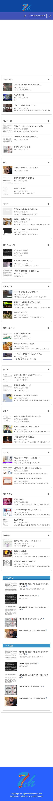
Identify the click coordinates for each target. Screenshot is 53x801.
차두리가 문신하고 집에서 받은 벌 (26, 167)
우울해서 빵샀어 (19, 188)
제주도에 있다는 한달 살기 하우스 (26, 291)
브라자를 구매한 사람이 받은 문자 (26, 136)
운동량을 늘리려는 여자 (22, 385)
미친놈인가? (18, 255)
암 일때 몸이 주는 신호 (22, 147)
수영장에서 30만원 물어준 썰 (24, 178)
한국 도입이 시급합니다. (22, 421)
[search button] (25, 16)
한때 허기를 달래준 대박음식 (24, 343)
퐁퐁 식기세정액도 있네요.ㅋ (23, 338)
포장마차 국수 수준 (20, 312)
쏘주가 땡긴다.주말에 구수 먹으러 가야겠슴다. (29, 317)
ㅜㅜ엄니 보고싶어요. (21, 380)
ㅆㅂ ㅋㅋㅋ (17, 183)
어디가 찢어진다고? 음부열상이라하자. (26, 265)
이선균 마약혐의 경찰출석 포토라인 (26, 426)
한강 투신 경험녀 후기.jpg (23, 260)
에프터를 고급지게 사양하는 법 (25, 561)
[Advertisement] (26, 47)
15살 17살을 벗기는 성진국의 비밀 (25, 359)
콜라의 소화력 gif (20, 551)
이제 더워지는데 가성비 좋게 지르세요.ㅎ (27, 463)
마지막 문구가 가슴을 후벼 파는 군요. (26, 214)
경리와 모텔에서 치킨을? (23, 219)
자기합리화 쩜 (18, 276)
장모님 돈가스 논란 (20, 250)
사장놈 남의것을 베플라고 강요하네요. (26, 131)
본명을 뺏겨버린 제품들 (22, 333)
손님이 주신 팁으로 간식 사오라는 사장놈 (28, 126)
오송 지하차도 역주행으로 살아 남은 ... (28, 84)
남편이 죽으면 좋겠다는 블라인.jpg (26, 271)
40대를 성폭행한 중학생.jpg (24, 437)
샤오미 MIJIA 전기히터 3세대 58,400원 (28, 478)
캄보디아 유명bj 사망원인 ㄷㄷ (25, 105)
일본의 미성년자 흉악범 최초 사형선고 (27, 416)
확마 (15, 100)
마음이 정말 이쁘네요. (21, 390)
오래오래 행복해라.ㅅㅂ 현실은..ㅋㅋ (26, 234)
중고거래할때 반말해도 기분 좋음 (26, 395)
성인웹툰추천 (18, 499)
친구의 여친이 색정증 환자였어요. (26, 209)
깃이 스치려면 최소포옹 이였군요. (25, 546)
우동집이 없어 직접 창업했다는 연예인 (27, 302)
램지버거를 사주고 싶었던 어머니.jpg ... (28, 374)
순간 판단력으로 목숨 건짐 (22, 89)
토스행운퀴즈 (18, 520)
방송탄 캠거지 (19, 95)
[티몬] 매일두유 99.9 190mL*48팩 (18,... (28, 468)
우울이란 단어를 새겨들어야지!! (24, 193)
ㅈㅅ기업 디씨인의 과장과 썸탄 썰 (26, 229)
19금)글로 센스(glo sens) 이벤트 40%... (28, 509)
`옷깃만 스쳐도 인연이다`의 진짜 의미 (27, 540)
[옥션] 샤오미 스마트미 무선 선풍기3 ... (28, 457)
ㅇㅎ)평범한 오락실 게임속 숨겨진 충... (28, 354)
